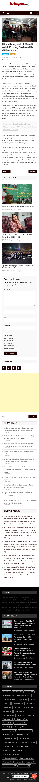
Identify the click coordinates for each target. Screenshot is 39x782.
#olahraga (19, 727)
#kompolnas (8, 715)
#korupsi (21, 715)
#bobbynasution (9, 699)
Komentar (7, 289)
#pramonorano (26, 758)
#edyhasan (17, 703)
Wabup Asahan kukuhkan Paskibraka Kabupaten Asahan (19, 453)
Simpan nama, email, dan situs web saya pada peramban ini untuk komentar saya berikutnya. (9, 342)
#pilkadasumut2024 (27, 742)
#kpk (31, 715)
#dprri (6, 703)
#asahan (17, 692)
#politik (6, 750)
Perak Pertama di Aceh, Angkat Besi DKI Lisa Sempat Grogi (7, 171)
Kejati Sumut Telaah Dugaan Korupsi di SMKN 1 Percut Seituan (18, 494)
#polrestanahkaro (10, 758)
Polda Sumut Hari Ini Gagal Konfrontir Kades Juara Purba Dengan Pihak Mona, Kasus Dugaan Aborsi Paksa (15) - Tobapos (19, 558)
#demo (23, 699)
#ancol (6, 692)
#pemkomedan (25, 731)
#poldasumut (8, 746)
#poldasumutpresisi (25, 746)
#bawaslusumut (23, 696)
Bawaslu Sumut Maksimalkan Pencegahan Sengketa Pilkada (34, 171)
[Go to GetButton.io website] (34, 780)
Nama (6, 309)
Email (6, 317)
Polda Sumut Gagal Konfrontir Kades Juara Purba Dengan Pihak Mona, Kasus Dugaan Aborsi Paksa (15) (19, 549)
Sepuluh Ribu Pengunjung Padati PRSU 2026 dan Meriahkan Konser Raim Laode (17, 267)
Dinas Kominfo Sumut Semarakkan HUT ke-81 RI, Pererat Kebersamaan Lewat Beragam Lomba (19, 445)
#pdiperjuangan (9, 731)
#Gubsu (7, 707)
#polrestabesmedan (11, 754)
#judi (17, 707)
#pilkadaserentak (10, 742)
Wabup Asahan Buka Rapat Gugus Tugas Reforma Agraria (20, 478)
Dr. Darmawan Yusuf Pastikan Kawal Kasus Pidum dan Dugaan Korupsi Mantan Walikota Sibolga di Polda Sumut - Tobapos (19, 569)
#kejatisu (7, 711)
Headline (5, 54)
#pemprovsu (22, 735)
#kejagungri (28, 707)
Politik (12, 54)
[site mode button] (32, 13)
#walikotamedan (9, 766)
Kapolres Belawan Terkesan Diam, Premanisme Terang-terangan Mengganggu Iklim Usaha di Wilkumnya (20, 535)
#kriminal (7, 723)
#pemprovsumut (9, 738)
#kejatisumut (20, 711)
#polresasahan (19, 750)
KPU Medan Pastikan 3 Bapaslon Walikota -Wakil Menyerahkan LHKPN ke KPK (17, 236)
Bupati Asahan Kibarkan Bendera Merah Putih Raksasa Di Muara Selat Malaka (18, 486)
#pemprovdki (8, 735)
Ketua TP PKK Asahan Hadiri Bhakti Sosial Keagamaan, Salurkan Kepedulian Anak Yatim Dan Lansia (20, 469)
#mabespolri (20, 723)
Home (7, 777)
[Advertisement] (19, 392)
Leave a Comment (8, 60)
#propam (7, 762)
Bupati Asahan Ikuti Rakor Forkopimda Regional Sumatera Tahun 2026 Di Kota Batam (19, 460)
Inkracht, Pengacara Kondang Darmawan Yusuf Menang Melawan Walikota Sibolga (19, 574)
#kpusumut (21, 719)
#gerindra (30, 703)
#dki (32, 699)
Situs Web (7, 325)
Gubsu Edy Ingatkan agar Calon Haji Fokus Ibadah (18, 206)
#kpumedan (8, 719)
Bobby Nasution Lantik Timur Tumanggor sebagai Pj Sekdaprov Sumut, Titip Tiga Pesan (20, 437)
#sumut (31, 762)
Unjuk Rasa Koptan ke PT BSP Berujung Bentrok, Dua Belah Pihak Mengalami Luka (20, 502)
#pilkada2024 (25, 738)
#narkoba (7, 727)
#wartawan (24, 766)
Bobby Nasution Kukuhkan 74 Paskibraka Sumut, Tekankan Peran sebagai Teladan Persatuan (19, 429)
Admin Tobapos (18, 57)
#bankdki (29, 692)
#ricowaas (19, 762)
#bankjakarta (8, 696)
